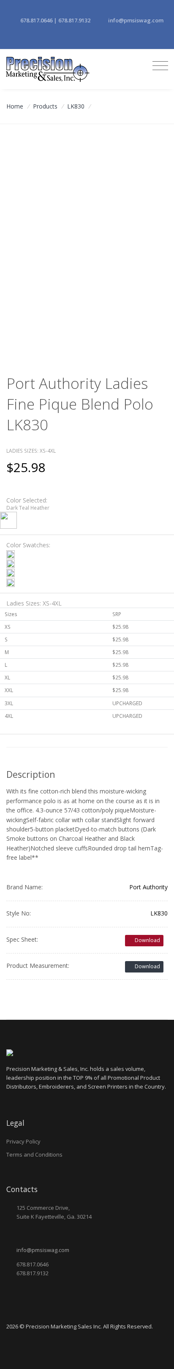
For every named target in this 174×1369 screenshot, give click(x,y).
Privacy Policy (23, 1141)
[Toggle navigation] (158, 66)
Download (146, 940)
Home (14, 106)
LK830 (75, 106)
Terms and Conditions (34, 1154)
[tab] (87, 512)
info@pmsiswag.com (135, 20)
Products (45, 106)
